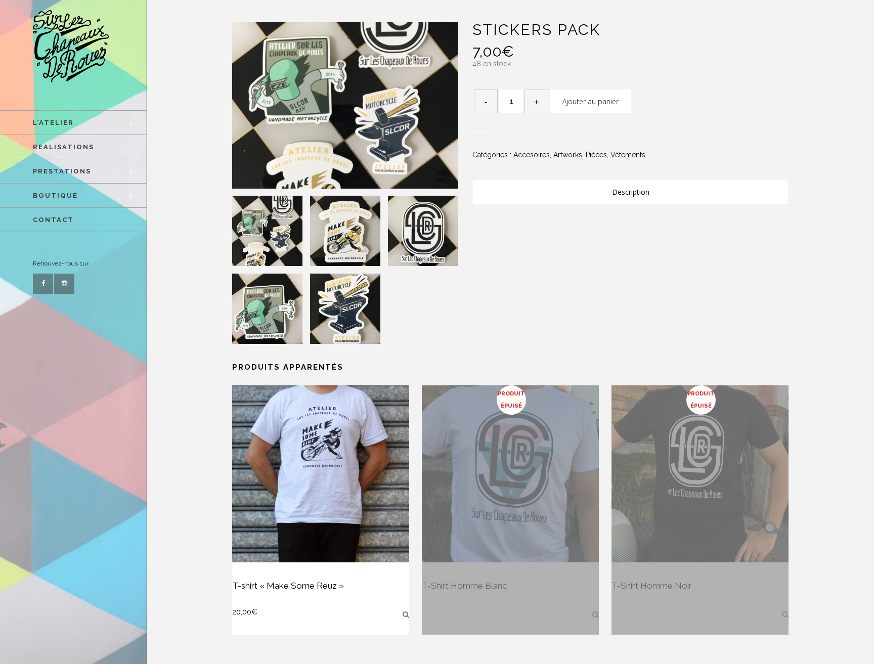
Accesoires (531, 155)
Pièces (596, 155)
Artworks (567, 155)
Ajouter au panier (590, 101)
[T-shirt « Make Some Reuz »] (406, 614)
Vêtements (627, 155)
